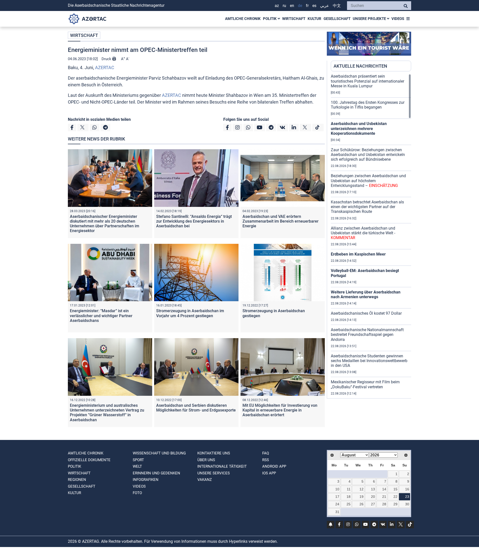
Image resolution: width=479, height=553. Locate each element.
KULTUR (314, 18)
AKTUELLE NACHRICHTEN (360, 66)
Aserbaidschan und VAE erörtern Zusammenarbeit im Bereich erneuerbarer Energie (280, 221)
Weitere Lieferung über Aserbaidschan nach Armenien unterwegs (365, 294)
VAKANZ (204, 479)
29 (395, 504)
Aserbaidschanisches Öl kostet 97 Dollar (366, 313)
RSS (265, 460)
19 (361, 497)
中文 (337, 5)
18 (349, 497)
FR (307, 5)
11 (349, 489)
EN (292, 5)
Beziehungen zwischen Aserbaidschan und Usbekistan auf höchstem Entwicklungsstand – (368, 180)
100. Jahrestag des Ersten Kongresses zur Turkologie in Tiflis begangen (367, 105)
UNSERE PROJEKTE (370, 18)
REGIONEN (77, 479)
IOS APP (269, 473)
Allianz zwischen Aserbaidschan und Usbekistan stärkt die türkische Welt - (363, 233)
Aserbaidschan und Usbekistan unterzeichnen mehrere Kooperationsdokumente (359, 128)
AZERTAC (104, 67)
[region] (371, 236)
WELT (137, 466)
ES (314, 5)
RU (284, 5)
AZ (277, 5)
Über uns (206, 460)
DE (300, 5)
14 (384, 489)
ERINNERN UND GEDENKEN (156, 473)
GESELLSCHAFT (337, 18)
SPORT (138, 460)
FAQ (265, 453)
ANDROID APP (274, 466)
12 (361, 489)
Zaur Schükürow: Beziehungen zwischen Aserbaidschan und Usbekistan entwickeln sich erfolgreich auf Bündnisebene (368, 154)
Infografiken (145, 479)
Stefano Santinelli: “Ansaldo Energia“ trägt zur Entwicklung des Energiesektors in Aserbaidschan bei (194, 221)
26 (361, 504)
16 (407, 489)
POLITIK (270, 18)
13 (373, 489)
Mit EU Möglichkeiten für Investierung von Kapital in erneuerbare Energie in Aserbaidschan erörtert (279, 410)
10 (337, 489)
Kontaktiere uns (213, 453)
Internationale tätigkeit (222, 466)
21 (384, 497)
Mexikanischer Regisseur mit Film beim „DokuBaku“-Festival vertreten (365, 384)
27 (373, 504)
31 (337, 512)
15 (395, 489)
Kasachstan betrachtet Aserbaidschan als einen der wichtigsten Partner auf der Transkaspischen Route (367, 207)
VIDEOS (397, 18)
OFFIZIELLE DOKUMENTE (89, 460)
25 (349, 504)
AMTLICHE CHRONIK (243, 18)
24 (337, 504)
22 (395, 497)
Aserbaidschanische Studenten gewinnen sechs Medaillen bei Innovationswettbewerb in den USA (369, 361)
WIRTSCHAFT (293, 18)
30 (407, 504)
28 (384, 504)
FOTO (137, 493)
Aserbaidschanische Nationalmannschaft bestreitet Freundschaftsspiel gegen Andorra (367, 334)
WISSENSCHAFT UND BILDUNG (159, 453)
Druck (107, 59)
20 (373, 497)
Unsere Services (213, 473)
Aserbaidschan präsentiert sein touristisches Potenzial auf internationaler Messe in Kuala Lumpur (367, 81)
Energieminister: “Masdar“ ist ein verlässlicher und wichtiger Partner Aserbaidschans (101, 315)
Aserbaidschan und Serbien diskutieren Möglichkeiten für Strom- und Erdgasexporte (196, 408)
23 (407, 497)
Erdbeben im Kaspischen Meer (358, 254)
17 (337, 497)
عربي (324, 5)
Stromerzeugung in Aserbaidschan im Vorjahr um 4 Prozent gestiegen (190, 313)
